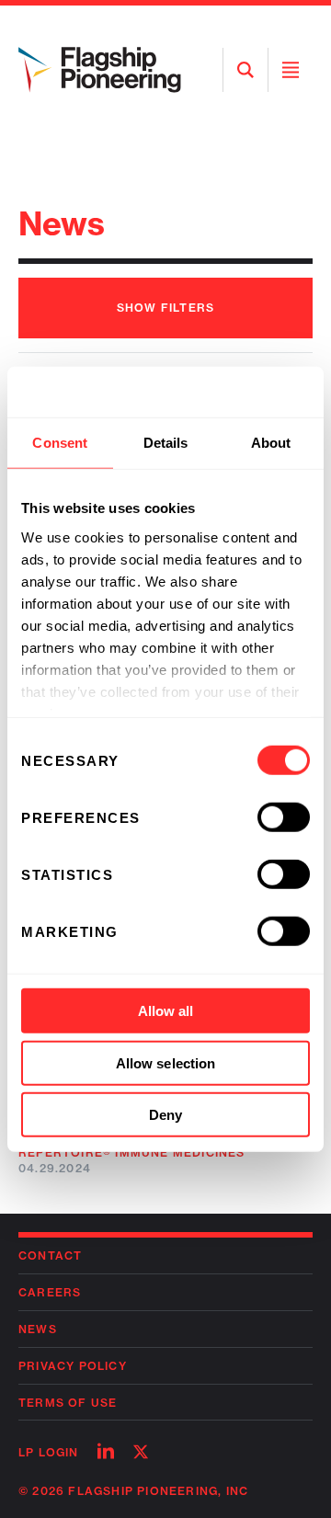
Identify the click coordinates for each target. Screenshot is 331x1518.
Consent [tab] (59, 443)
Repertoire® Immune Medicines (131, 1152)
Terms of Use (67, 1403)
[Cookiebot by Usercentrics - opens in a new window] (233, 392)
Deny (165, 1115)
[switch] (283, 817)
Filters (165, 307)
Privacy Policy (72, 1366)
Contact (50, 1255)
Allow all (166, 1011)
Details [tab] (165, 443)
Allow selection (166, 1062)
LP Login (48, 1452)
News (37, 1329)
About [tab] (271, 443)
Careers (49, 1292)
